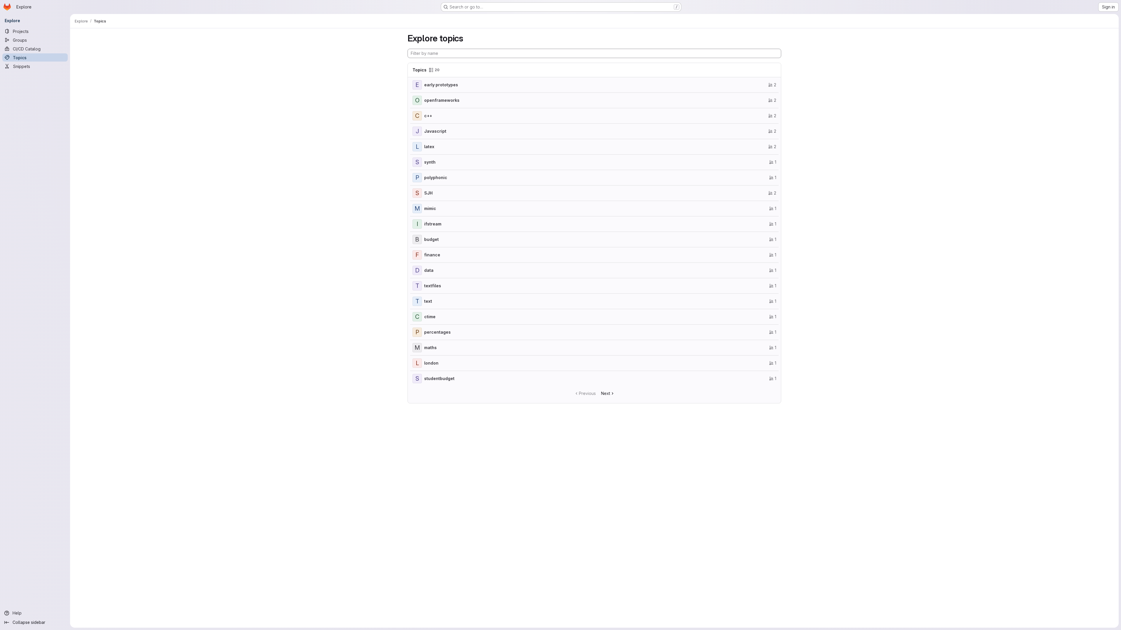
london (431, 362)
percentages (437, 332)
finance (432, 254)
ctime (430, 316)
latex (429, 146)
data (429, 270)
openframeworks (441, 100)
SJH (428, 192)
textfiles (432, 285)
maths (430, 347)
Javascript (435, 131)
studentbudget (439, 378)
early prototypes (441, 84)
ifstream (432, 223)
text (428, 301)
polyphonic (435, 177)
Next (605, 393)
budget (431, 239)
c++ (428, 115)
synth (430, 162)
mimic (430, 208)
